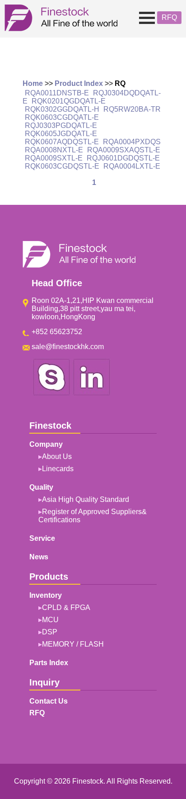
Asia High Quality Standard (85, 499)
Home (33, 83)
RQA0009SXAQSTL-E (123, 150)
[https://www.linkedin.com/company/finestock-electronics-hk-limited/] (91, 393)
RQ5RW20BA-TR (132, 109)
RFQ (169, 17)
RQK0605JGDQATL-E (61, 133)
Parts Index (48, 663)
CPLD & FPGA (66, 607)
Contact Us (48, 701)
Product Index (79, 83)
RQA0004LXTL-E (131, 166)
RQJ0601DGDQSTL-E (123, 158)
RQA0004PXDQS (132, 142)
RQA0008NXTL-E (54, 150)
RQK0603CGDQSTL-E (62, 166)
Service (42, 538)
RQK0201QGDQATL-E (69, 101)
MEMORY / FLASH (73, 644)
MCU (50, 620)
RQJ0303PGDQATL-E (61, 125)
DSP (49, 632)
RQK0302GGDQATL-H (62, 109)
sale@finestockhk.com (68, 346)
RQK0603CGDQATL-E (62, 117)
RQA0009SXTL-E (54, 158)
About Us (57, 456)
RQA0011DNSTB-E (57, 93)
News (38, 557)
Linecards (58, 469)
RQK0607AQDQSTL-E (62, 142)
